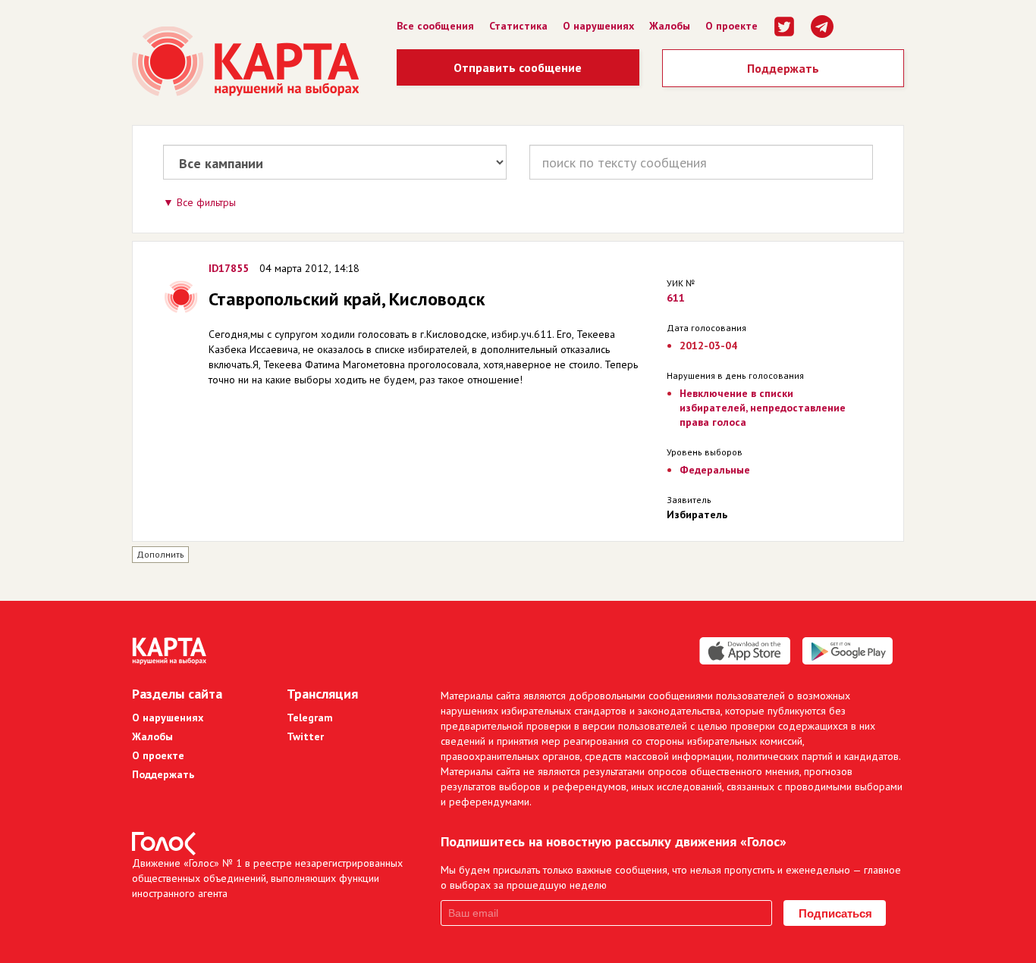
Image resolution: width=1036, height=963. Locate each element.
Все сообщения (435, 26)
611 (676, 298)
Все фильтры (206, 202)
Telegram (310, 717)
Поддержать (783, 68)
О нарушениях (598, 26)
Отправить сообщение (518, 67)
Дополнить (160, 554)
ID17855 (229, 268)
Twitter (305, 736)
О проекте (731, 26)
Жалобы (669, 26)
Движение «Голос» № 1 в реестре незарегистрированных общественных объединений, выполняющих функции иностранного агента (267, 878)
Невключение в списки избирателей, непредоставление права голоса (763, 407)
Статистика (518, 26)
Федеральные (715, 470)
